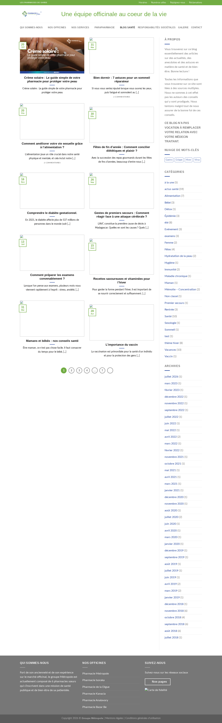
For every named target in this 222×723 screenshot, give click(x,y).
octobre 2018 (173, 617)
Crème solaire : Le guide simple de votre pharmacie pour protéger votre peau (52, 79)
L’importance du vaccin (122, 344)
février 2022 (172, 450)
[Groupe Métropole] (34, 14)
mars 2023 (171, 383)
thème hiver (172, 343)
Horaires (143, 3)
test (167, 336)
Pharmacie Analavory (95, 700)
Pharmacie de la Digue (95, 687)
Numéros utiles (158, 3)
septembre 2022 (174, 410)
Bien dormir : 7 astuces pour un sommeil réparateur (121, 79)
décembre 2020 (174, 497)
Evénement (171, 229)
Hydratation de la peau (178, 256)
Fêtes (168, 249)
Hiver (188, 160)
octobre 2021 (173, 463)
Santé (168, 316)
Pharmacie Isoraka (93, 680)
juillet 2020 (171, 517)
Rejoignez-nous (177, 3)
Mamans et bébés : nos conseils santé (52, 341)
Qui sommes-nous (31, 27)
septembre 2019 (174, 557)
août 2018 (171, 631)
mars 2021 (171, 483)
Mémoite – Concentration (180, 289)
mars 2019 (171, 590)
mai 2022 (170, 430)
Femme (169, 242)
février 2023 (172, 390)
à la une (169, 182)
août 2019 (171, 564)
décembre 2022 (174, 396)
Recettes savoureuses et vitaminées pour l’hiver (121, 280)
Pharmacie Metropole (95, 673)
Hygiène (169, 262)
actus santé (171, 189)
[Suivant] (110, 370)
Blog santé (127, 27)
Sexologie (170, 323)
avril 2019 (171, 584)
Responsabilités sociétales (157, 27)
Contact (196, 27)
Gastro (169, 160)
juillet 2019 (171, 570)
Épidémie (170, 216)
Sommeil (170, 329)
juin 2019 (170, 577)
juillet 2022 (171, 416)
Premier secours (174, 303)
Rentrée (169, 309)
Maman (169, 283)
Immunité (170, 269)
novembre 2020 (174, 503)
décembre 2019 (174, 550)
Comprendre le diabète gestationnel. (52, 213)
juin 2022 (170, 423)
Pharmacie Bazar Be (94, 707)
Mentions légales (114, 718)
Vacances (170, 349)
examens (170, 236)
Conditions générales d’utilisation (143, 718)
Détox (168, 209)
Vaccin (169, 356)
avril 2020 (171, 530)
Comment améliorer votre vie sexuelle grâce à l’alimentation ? (52, 145)
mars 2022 (171, 443)
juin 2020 (170, 523)
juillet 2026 (171, 376)
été (166, 222)
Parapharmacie (105, 27)
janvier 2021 (172, 490)
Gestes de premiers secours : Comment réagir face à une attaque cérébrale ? (121, 214)
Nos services (80, 27)
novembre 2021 (174, 457)
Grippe (179, 160)
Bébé (168, 202)
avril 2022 (171, 436)
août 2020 (171, 510)
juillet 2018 (171, 637)
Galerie (183, 27)
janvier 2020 (172, 544)
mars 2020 (171, 537)
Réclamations (195, 3)
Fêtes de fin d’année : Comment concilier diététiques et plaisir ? (121, 149)
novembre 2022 (174, 403)
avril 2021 (171, 477)
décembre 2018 (174, 604)
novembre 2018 (174, 610)
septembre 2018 (174, 624)
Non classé (171, 296)
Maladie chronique (176, 276)
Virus (197, 160)
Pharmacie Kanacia (94, 693)
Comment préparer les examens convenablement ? (52, 276)
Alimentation (172, 195)
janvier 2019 (172, 597)
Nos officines (57, 27)
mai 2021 (170, 470)
